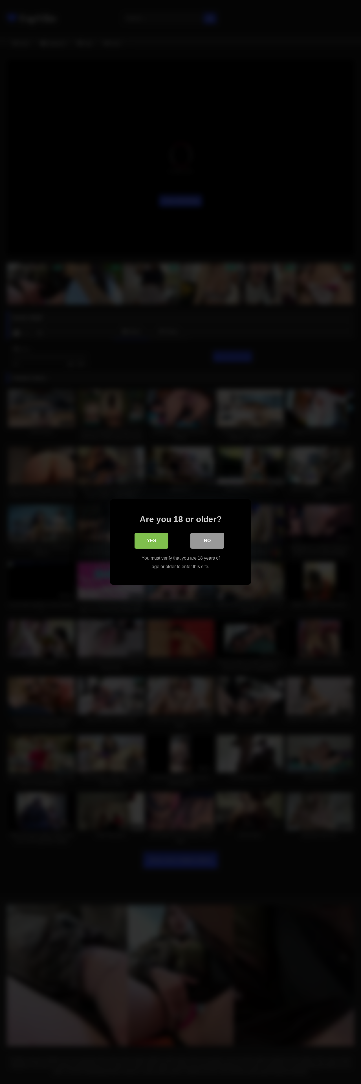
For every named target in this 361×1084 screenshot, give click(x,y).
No (207, 540)
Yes (151, 540)
